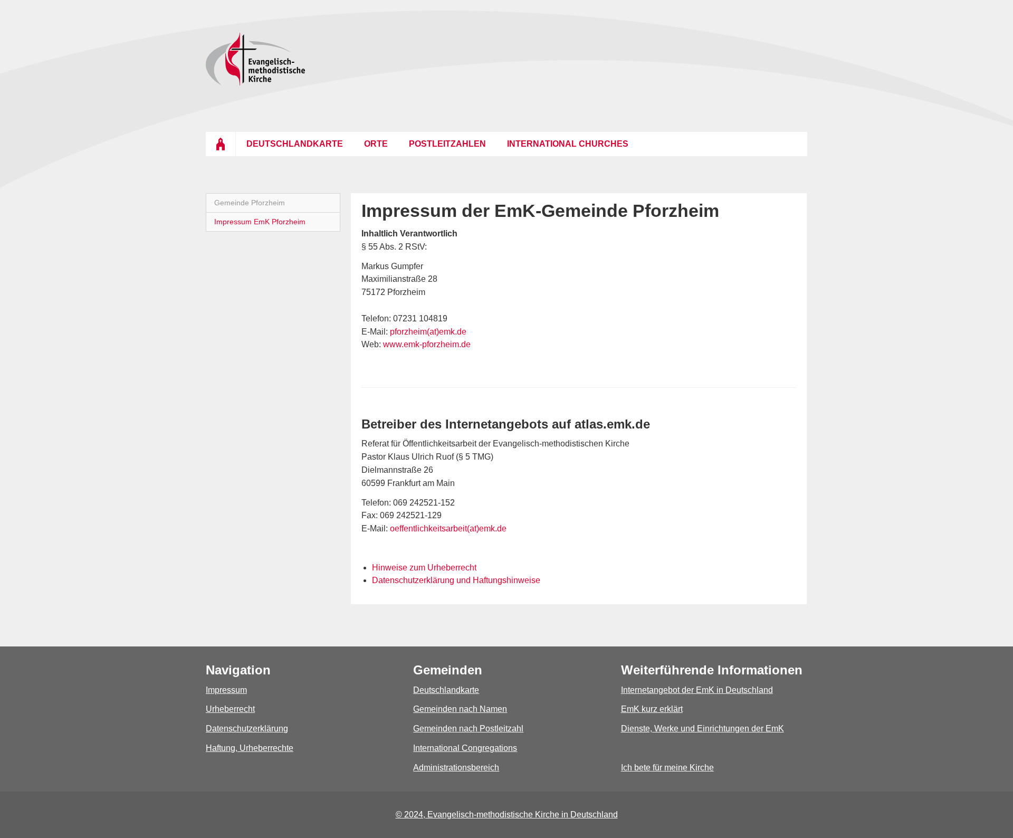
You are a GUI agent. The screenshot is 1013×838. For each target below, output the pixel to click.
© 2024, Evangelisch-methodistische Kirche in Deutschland (507, 814)
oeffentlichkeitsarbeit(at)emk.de (447, 528)
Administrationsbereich (456, 767)
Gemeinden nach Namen (460, 708)
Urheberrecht (230, 708)
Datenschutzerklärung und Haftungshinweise (456, 580)
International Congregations (465, 748)
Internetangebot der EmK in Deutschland (697, 689)
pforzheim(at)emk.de (428, 331)
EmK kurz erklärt (652, 708)
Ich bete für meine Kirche (667, 767)
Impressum (226, 689)
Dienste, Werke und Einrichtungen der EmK (702, 728)
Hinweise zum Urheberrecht (424, 567)
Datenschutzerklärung (247, 728)
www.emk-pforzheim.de (427, 344)
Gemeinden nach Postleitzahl (468, 728)
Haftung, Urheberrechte (249, 748)
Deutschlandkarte (446, 689)
